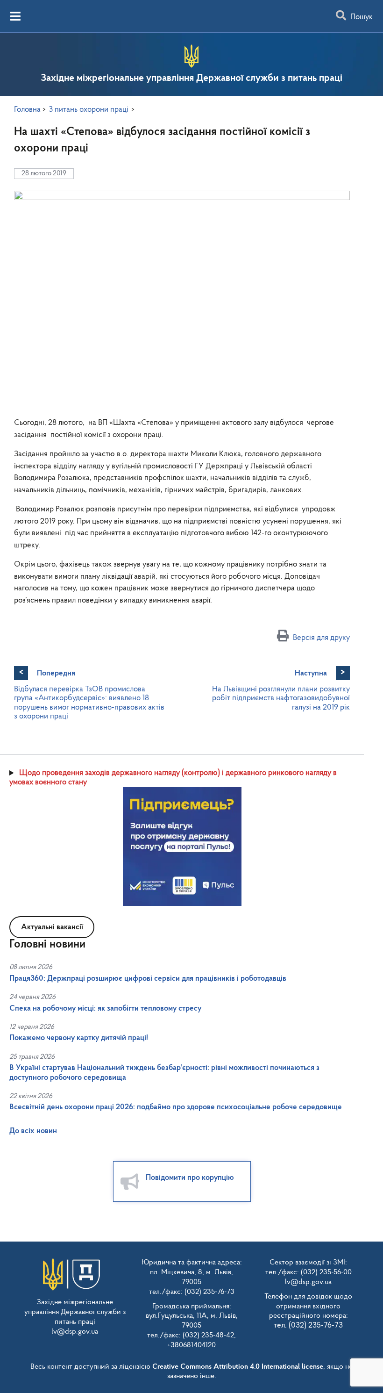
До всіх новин (33, 1131)
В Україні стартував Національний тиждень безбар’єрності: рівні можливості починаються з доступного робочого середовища (164, 1072)
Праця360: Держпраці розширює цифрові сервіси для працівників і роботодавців (147, 979)
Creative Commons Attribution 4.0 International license (237, 1367)
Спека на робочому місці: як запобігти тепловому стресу (105, 1008)
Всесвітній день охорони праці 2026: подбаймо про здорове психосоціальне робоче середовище (175, 1107)
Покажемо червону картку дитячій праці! (78, 1038)
